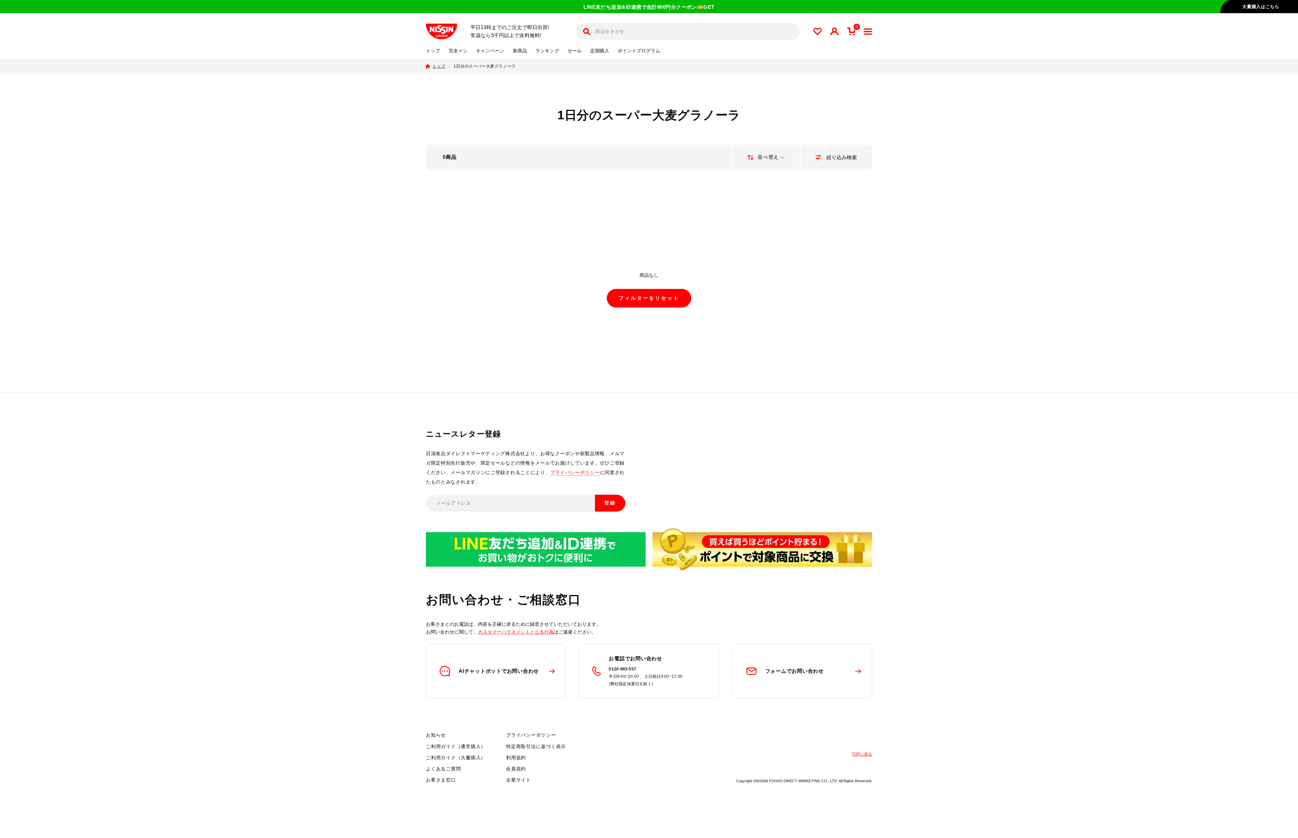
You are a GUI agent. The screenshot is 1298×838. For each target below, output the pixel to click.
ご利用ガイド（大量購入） (456, 757)
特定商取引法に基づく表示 (536, 746)
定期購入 (599, 50)
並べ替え (768, 157)
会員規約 (516, 768)
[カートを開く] (851, 31)
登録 (610, 503)
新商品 (520, 50)
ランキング (547, 50)
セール (575, 50)
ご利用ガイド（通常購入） (456, 746)
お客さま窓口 (441, 780)
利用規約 (516, 757)
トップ (433, 50)
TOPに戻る (862, 754)
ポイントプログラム (639, 50)
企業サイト (518, 780)
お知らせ (436, 735)
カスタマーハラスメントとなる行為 (516, 632)
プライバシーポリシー (575, 472)
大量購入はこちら (1260, 6)
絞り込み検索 (841, 157)
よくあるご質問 (443, 768)
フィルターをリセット (649, 298)
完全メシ (458, 50)
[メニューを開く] (868, 31)
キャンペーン (490, 50)
